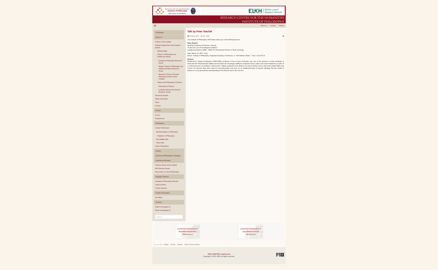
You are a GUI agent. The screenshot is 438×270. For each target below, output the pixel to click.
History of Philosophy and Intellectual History (166, 55)
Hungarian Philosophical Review (166, 181)
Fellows (281, 25)
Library (158, 151)
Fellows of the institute (163, 42)
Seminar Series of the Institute (166, 165)
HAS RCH (216, 254)
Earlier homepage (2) (163, 210)
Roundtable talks (162, 139)
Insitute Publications (162, 128)
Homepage (160, 32)
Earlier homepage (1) (163, 207)
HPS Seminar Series (162, 168)
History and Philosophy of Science (169, 82)
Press (157, 102)
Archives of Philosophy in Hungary (168, 156)
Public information (161, 99)
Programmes (159, 118)
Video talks (160, 143)
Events (157, 115)
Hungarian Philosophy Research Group (170, 62)
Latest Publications (162, 146)
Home (166, 244)
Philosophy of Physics (166, 86)
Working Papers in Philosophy (167, 132)
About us (264, 25)
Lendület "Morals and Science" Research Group (170, 91)
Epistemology (162, 51)
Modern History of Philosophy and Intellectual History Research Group (171, 68)
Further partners (161, 188)
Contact (273, 25)
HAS (209, 254)
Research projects (161, 95)
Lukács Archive (160, 185)
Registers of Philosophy (165, 136)
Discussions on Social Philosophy (167, 172)
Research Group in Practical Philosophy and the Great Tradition (169, 76)
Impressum (226, 254)
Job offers (158, 197)
